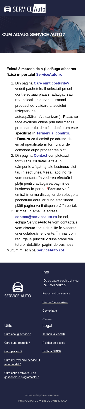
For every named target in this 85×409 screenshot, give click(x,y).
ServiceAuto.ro (49, 74)
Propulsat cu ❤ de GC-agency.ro (42, 400)
